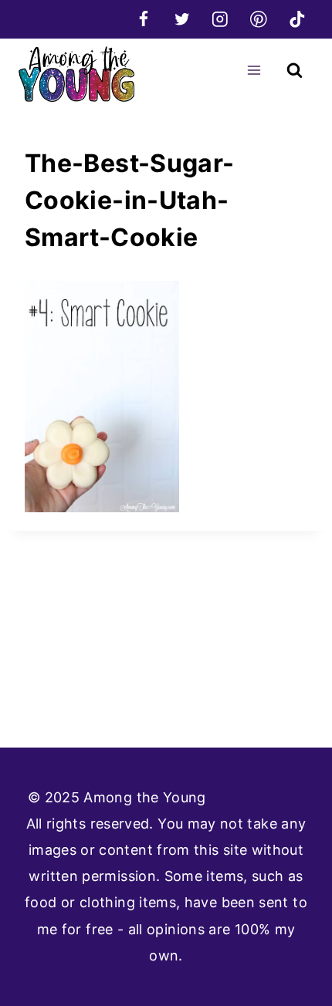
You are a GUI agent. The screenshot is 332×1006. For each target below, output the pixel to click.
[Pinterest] (258, 18)
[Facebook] (143, 18)
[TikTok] (296, 18)
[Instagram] (220, 18)
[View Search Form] (294, 70)
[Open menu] (253, 70)
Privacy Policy (257, 797)
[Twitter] (181, 18)
